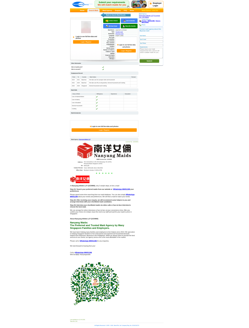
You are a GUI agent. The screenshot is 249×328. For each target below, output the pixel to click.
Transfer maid (119, 32)
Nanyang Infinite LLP (84, 139)
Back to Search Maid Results (116, 15)
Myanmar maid (119, 33)
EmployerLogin (157, 4)
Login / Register (86, 42)
